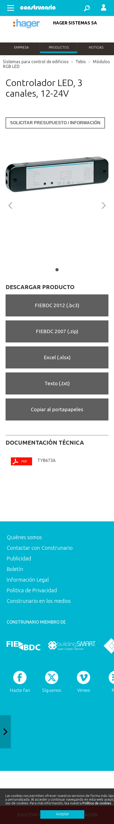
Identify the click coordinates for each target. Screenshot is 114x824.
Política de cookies (96, 803)
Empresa (21, 47)
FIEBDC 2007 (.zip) (57, 331)
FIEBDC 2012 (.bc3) (57, 305)
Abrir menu (11, 8)
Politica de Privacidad (32, 590)
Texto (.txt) (57, 383)
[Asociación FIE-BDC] (23, 645)
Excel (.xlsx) (57, 357)
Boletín (15, 569)
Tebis (81, 61)
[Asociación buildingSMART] (71, 645)
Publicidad (19, 558)
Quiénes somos (24, 537)
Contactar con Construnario (40, 548)
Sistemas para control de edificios (36, 61)
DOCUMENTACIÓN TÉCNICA (45, 442)
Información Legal (28, 580)
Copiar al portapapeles (57, 409)
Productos (59, 47)
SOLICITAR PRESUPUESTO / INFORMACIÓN (55, 123)
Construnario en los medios (39, 601)
